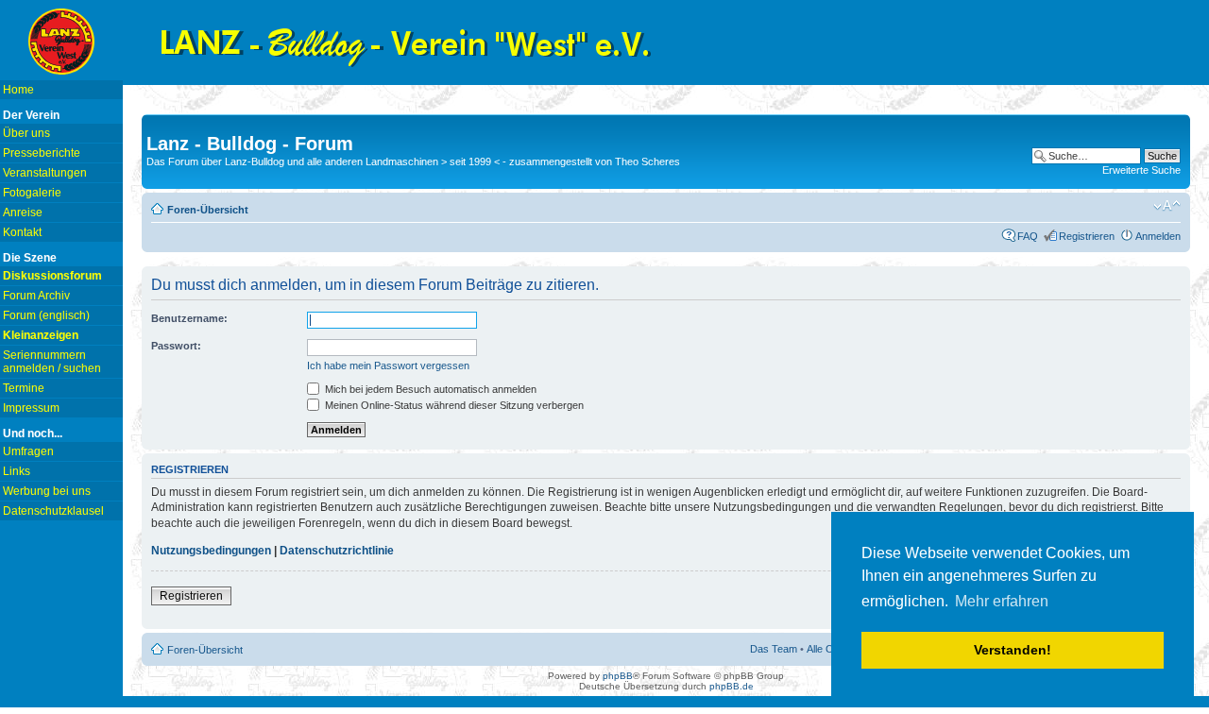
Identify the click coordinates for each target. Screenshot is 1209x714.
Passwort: (176, 345)
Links (16, 471)
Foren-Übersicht (207, 209)
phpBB (618, 676)
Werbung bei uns (47, 491)
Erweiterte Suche (1141, 170)
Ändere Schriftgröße (1167, 205)
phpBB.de (731, 686)
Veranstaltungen (45, 172)
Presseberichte (41, 153)
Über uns (26, 133)
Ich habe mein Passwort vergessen (388, 365)
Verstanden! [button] (1012, 649)
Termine (23, 388)
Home (18, 89)
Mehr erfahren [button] (1001, 601)
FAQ (1027, 236)
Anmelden (1158, 236)
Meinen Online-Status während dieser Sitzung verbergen (453, 405)
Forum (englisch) (46, 315)
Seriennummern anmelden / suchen (52, 361)
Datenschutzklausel (53, 511)
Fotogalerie (32, 192)
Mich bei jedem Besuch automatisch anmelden (429, 389)
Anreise (23, 212)
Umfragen (28, 451)
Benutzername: (189, 318)
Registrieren (1087, 236)
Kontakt (22, 232)
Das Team (773, 648)
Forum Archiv (36, 295)
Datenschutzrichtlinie (337, 550)
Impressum (31, 408)
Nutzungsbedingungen (211, 550)
